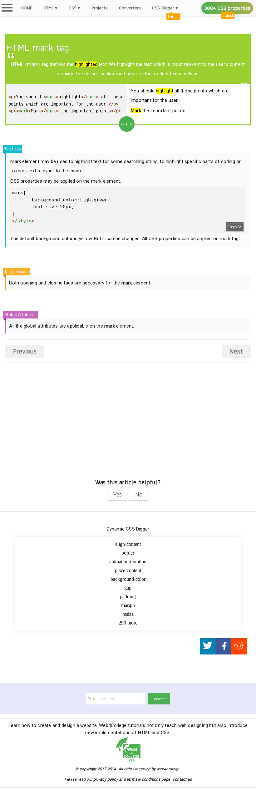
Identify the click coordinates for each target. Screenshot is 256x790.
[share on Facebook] (223, 646)
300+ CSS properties (227, 7)
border (127, 552)
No (138, 494)
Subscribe (158, 698)
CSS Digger (163, 8)
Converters (130, 8)
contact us (182, 779)
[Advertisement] (56, 427)
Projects (99, 8)
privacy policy (105, 779)
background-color (128, 579)
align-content (128, 544)
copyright (88, 769)
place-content (128, 570)
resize (128, 614)
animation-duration (127, 561)
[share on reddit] (239, 646)
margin (128, 605)
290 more (128, 622)
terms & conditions (143, 779)
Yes (117, 494)
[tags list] (7, 8)
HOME (26, 8)
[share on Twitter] (207, 646)
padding (128, 596)
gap (127, 587)
